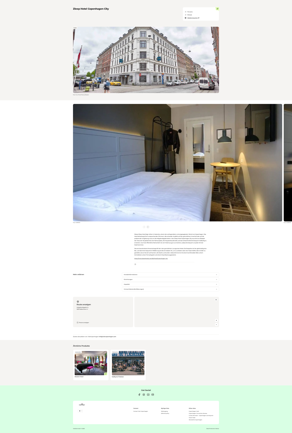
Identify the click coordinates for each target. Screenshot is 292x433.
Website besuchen (192, 18)
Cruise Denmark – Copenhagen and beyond (201, 415)
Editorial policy (165, 413)
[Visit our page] (143, 394)
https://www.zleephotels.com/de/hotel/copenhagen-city (151, 258)
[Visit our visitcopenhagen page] (139, 394)
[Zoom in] (216, 320)
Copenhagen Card (194, 411)
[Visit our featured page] (148, 394)
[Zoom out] (216, 324)
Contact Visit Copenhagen (140, 411)
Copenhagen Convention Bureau (198, 413)
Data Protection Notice (212, 428)
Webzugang (164, 411)
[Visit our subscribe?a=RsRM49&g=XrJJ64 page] (152, 394)
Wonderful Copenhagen (195, 419)
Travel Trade (192, 417)
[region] (176, 312)
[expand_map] (216, 299)
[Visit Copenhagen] (82, 404)
